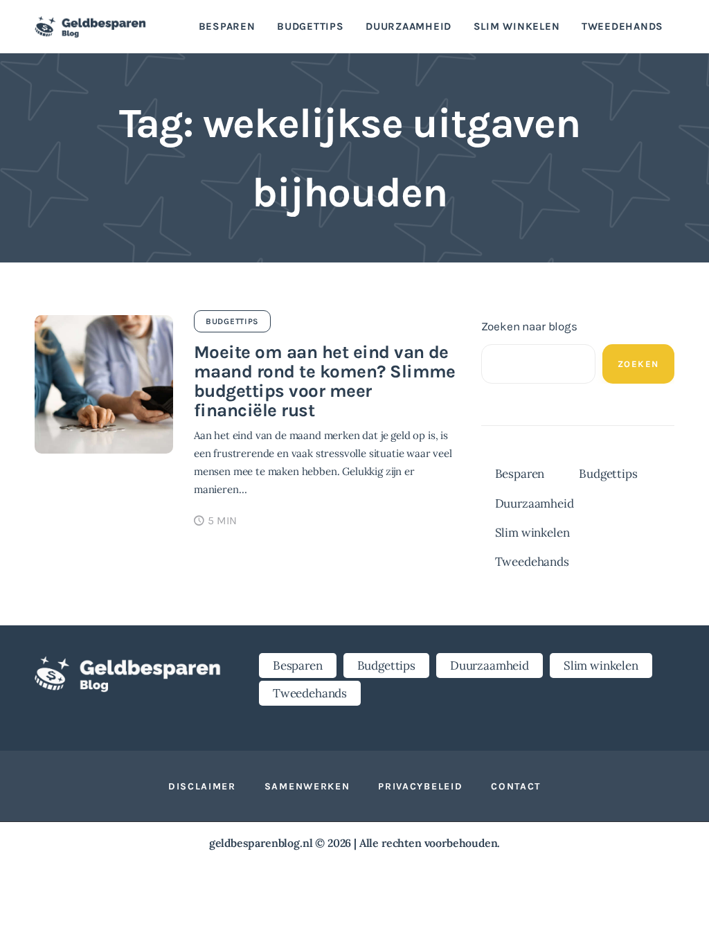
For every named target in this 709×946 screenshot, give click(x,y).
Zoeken (638, 364)
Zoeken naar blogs (529, 326)
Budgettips (232, 321)
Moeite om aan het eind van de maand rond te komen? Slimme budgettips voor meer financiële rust (325, 381)
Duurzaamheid (534, 503)
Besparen (520, 473)
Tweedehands (532, 561)
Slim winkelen (532, 532)
